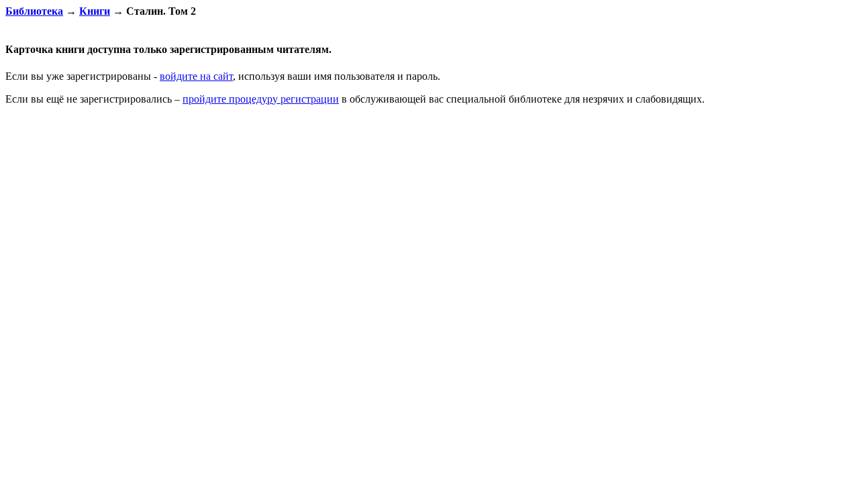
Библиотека (34, 11)
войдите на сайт (196, 76)
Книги (94, 11)
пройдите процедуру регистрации (261, 99)
